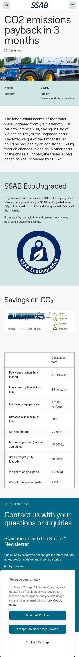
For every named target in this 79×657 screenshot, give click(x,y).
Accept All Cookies (37, 615)
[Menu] (72, 5)
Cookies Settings (38, 642)
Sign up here (15, 566)
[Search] (6, 5)
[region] (37, 613)
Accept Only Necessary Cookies (37, 629)
